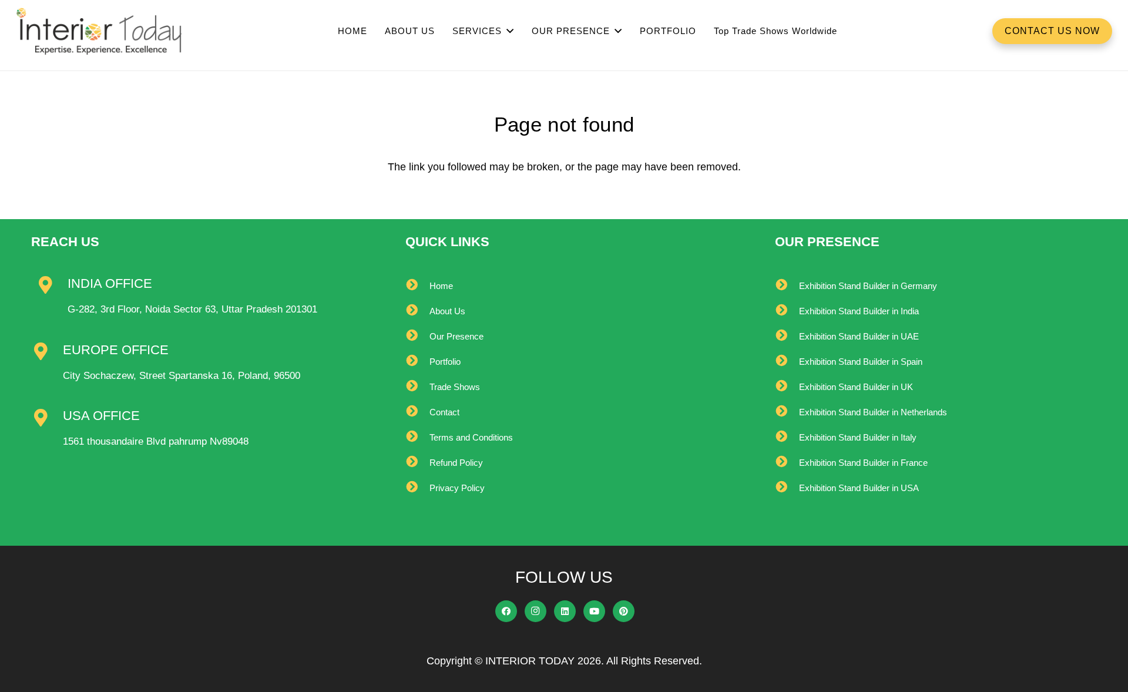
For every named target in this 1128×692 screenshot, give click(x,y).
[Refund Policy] (417, 462)
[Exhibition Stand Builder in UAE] (787, 336)
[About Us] (417, 311)
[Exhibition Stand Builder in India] (787, 311)
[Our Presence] (417, 336)
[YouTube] (594, 611)
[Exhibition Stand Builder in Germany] (787, 285)
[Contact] (417, 412)
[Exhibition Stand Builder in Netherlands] (787, 412)
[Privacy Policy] (417, 488)
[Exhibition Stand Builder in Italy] (787, 437)
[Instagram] (536, 611)
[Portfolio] (417, 361)
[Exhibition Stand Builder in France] (787, 462)
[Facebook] (506, 611)
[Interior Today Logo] (99, 31)
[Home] (417, 285)
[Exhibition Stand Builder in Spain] (787, 361)
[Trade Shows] (417, 387)
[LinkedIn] (565, 611)
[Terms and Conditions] (417, 437)
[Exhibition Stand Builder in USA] (787, 488)
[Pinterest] (624, 611)
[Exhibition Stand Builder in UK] (787, 387)
